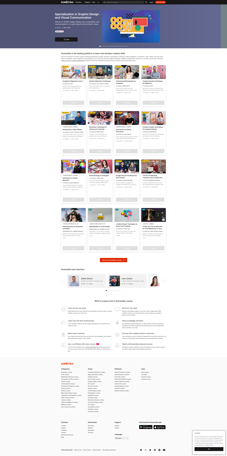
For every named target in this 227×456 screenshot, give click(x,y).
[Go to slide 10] (113, 46)
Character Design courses (95, 402)
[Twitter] (150, 450)
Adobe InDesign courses (122, 386)
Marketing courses (93, 395)
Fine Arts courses (93, 386)
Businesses (91, 430)
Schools (63, 432)
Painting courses (92, 397)
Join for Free (160, 2)
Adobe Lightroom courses (122, 381)
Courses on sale (145, 379)
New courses (145, 372)
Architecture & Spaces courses (70, 386)
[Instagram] (145, 450)
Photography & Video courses (69, 379)
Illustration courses (66, 372)
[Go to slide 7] (115, 290)
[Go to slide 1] (99, 46)
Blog (62, 437)
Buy (74, 39)
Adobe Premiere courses (122, 390)
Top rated (144, 374)
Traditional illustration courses (96, 372)
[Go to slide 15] (120, 46)
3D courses (91, 404)
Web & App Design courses (69, 393)
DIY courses (91, 384)
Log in (151, 2)
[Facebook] (141, 450)
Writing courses (65, 388)
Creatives (64, 430)
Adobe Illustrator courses (122, 374)
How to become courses (68, 407)
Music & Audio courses (67, 397)
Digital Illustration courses (95, 374)
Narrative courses (93, 409)
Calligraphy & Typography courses (71, 395)
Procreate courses (120, 377)
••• (98, 2)
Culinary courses (66, 400)
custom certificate (91, 347)
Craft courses (65, 374)
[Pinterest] (155, 450)
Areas (90, 369)
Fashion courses (65, 390)
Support (117, 425)
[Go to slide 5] (112, 290)
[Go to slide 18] (124, 46)
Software (118, 369)
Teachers (90, 432)
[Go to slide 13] (117, 46)
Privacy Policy (87, 450)
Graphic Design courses (95, 381)
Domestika (91, 425)
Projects (87, 2)
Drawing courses (93, 377)
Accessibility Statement (109, 450)
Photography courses (94, 393)
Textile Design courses (94, 390)
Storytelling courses (93, 407)
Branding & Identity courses (96, 400)
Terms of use (77, 450)
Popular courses (146, 377)
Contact (117, 428)
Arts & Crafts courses (94, 379)
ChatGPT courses (120, 388)
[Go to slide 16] (121, 46)
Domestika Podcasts (67, 435)
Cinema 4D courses (120, 384)
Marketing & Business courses (69, 377)
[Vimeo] (159, 450)
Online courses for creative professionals (73, 60)
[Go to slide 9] (111, 46)
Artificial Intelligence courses (69, 402)
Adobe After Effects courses (123, 379)
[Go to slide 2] (101, 46)
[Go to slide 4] (104, 46)
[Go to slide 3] (103, 46)
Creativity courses (93, 411)
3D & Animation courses (68, 384)
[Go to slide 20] (127, 46)
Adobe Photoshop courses (122, 372)
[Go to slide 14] (118, 46)
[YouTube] (164, 450)
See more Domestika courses (112, 260)
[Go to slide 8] (110, 46)
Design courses (65, 381)
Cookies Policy (96, 450)
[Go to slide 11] (114, 46)
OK (209, 449)
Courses (78, 2)
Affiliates (90, 428)
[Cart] (146, 2)
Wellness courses (66, 404)
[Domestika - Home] (113, 363)
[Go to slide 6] (107, 46)
